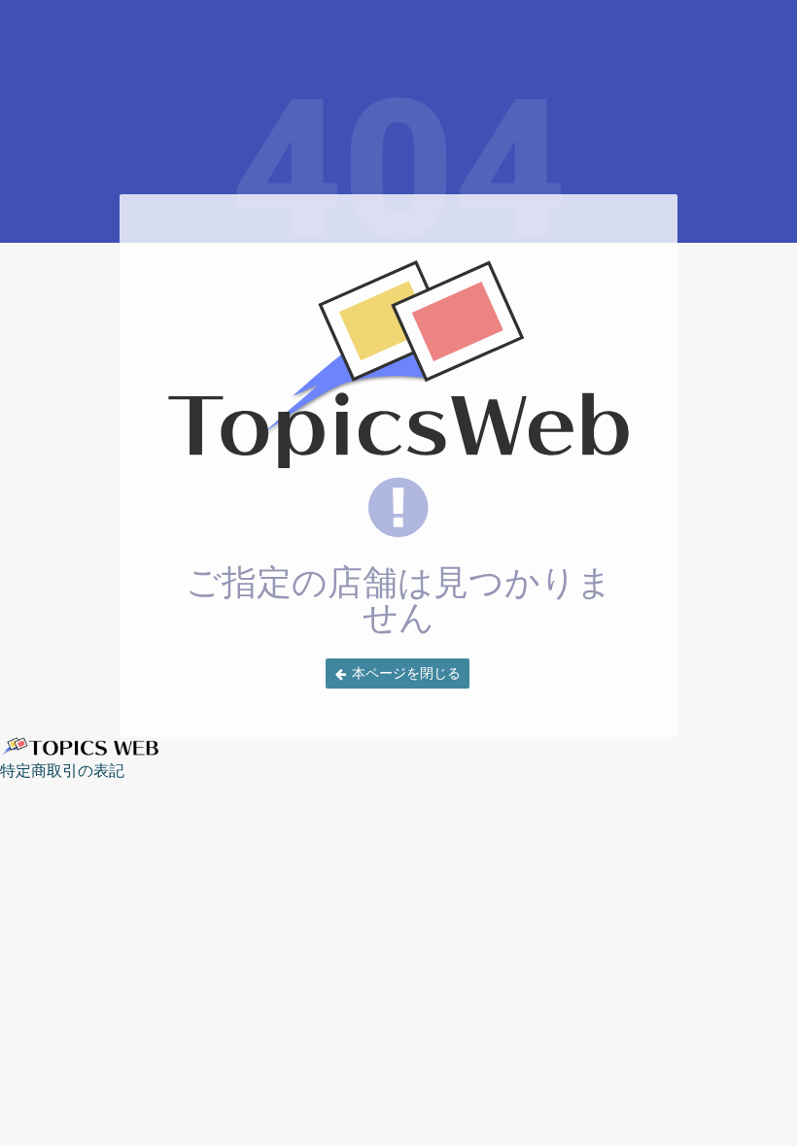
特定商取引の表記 (62, 770)
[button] (397, 673)
